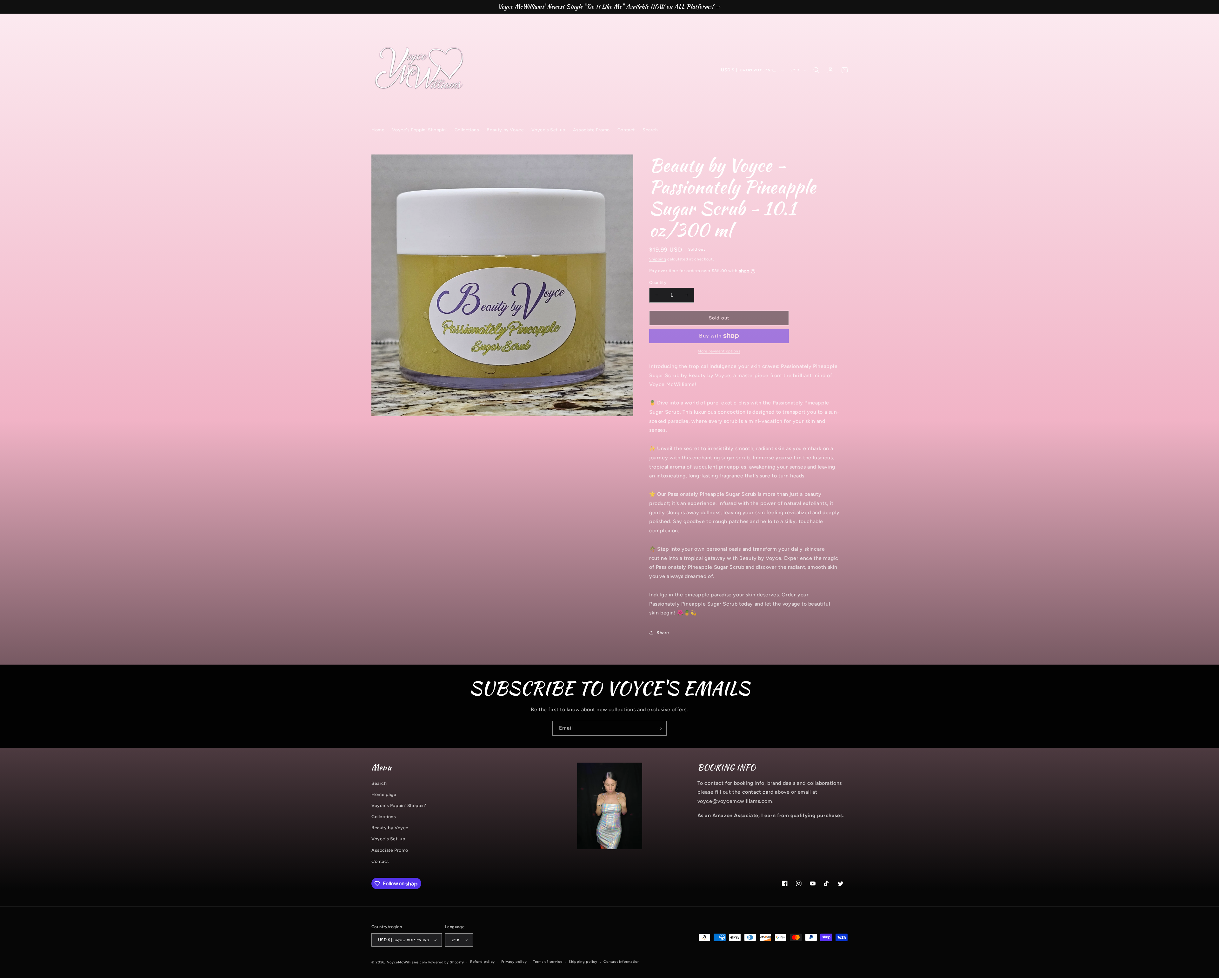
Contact (380, 861)
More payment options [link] (719, 351)
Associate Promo (389, 850)
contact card (758, 792)
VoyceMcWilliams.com (407, 962)
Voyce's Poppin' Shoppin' (398, 805)
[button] (816, 70)
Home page (383, 794)
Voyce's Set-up (388, 839)
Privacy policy (514, 962)
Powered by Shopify (446, 962)
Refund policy (482, 962)
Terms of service (547, 962)
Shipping (657, 259)
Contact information (621, 962)
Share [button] (662, 632)
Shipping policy (583, 962)
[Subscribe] (659, 728)
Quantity (657, 282)
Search (379, 783)
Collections (383, 816)
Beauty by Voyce (390, 827)
